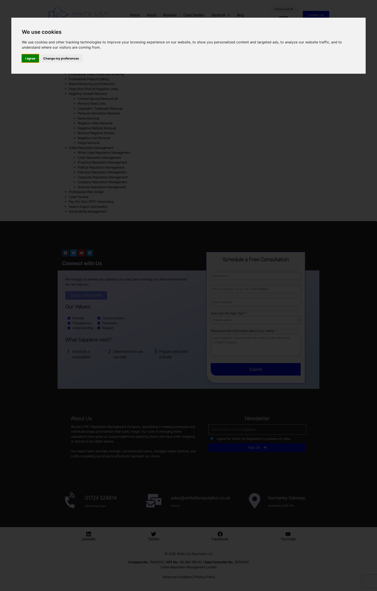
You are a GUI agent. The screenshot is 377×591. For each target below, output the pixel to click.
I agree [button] (30, 58)
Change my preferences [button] (61, 58)
